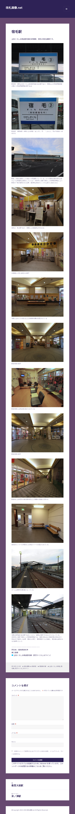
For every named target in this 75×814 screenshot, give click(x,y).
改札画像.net (14, 7)
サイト (14, 742)
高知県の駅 (42, 666)
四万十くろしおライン (22, 668)
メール (15, 733)
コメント (15, 695)
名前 (14, 724)
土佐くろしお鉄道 (54, 666)
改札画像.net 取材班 (30, 666)
